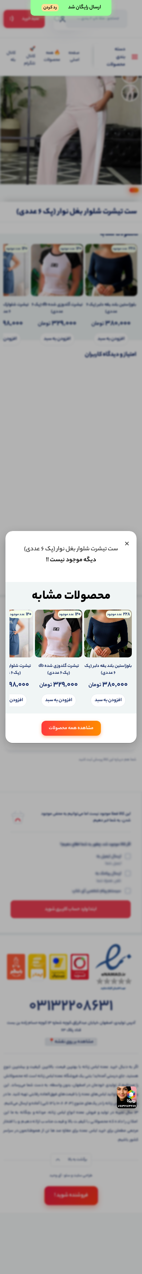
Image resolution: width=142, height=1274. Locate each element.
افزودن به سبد (108, 700)
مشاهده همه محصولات (71, 728)
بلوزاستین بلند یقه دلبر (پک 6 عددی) (108, 670)
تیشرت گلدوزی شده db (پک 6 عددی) (59, 670)
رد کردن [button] (50, 7)
